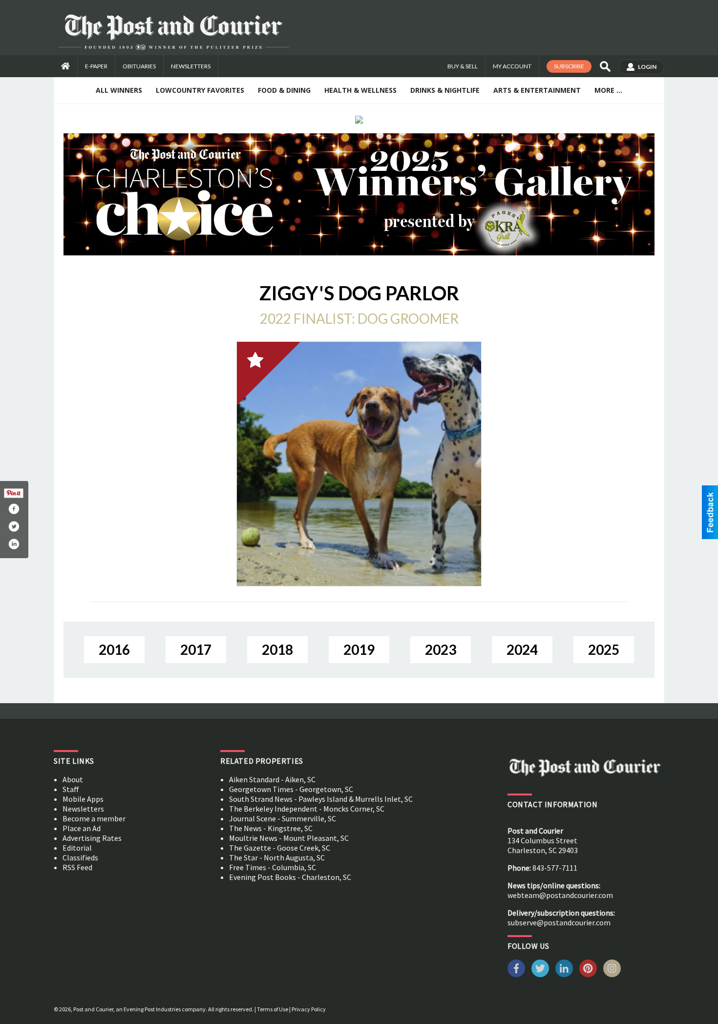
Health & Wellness (360, 90)
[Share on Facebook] (13, 509)
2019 (359, 649)
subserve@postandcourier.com (559, 922)
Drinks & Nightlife (445, 90)
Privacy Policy (309, 1009)
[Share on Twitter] (13, 526)
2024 (522, 649)
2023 (440, 649)
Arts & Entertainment (537, 90)
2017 (195, 649)
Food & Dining (284, 90)
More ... (608, 90)
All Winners (119, 90)
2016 (114, 649)
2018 (277, 649)
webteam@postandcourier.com (560, 895)
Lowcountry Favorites (200, 90)
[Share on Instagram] (13, 544)
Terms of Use (272, 1009)
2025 (603, 649)
